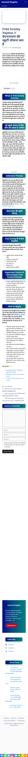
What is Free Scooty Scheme (13, 389)
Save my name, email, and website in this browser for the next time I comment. (14, 445)
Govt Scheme (8, 386)
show (12, 88)
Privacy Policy (21, 720)
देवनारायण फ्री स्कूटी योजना (9, 391)
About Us (6, 718)
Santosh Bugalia (9, 2)
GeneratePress (14, 725)
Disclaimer (21, 718)
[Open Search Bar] (25, 2)
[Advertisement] (14, 470)
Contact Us (14, 718)
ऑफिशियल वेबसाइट (19, 315)
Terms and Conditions (10, 720)
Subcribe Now (11, 625)
